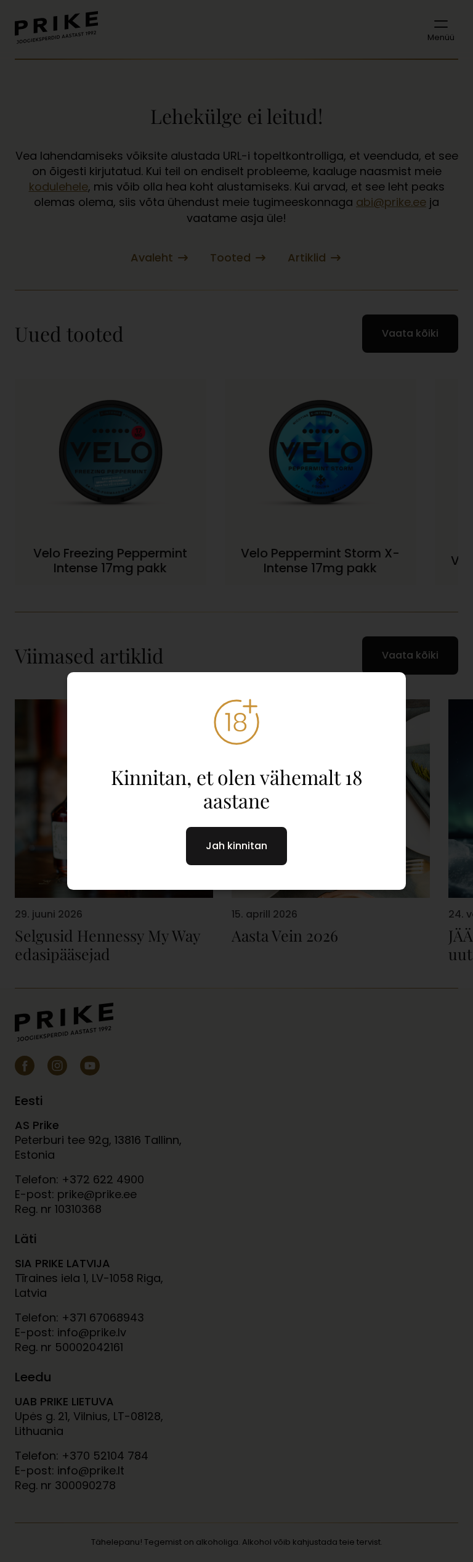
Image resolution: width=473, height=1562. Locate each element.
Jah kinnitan (236, 846)
